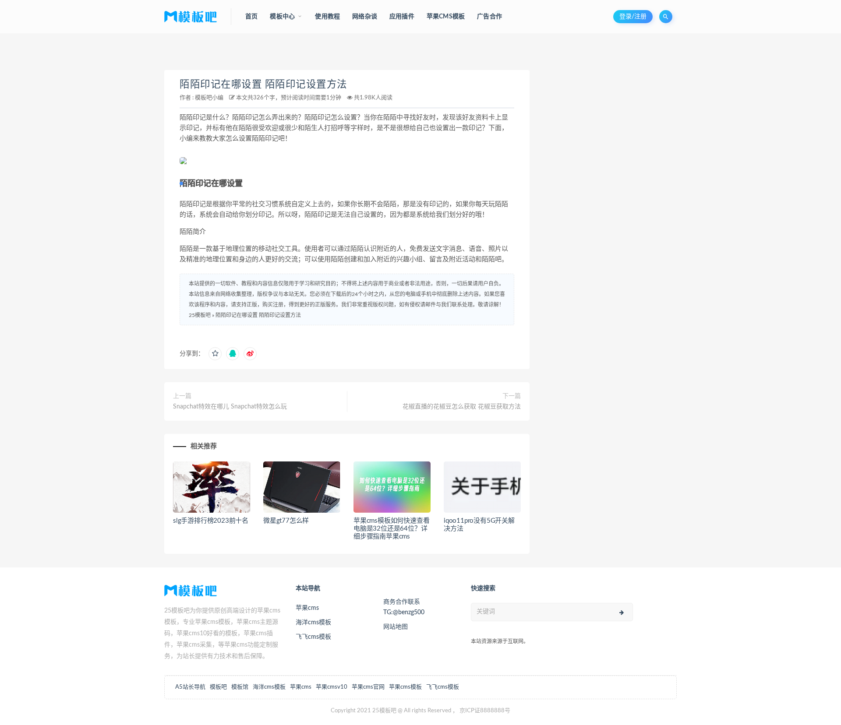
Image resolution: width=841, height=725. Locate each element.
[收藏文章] (215, 353)
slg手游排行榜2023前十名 (210, 520)
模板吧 (218, 687)
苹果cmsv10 (331, 687)
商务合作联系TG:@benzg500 (403, 607)
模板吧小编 (209, 98)
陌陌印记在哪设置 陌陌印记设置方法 (263, 84)
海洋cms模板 (313, 622)
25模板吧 (200, 315)
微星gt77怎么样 (286, 520)
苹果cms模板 (405, 687)
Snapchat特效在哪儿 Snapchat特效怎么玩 (230, 407)
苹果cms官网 (368, 687)
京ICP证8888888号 (484, 711)
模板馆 (239, 687)
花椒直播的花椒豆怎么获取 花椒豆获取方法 (462, 407)
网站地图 (395, 627)
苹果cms (307, 608)
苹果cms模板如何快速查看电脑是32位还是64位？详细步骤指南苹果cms (391, 528)
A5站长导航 (190, 687)
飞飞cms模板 (313, 637)
